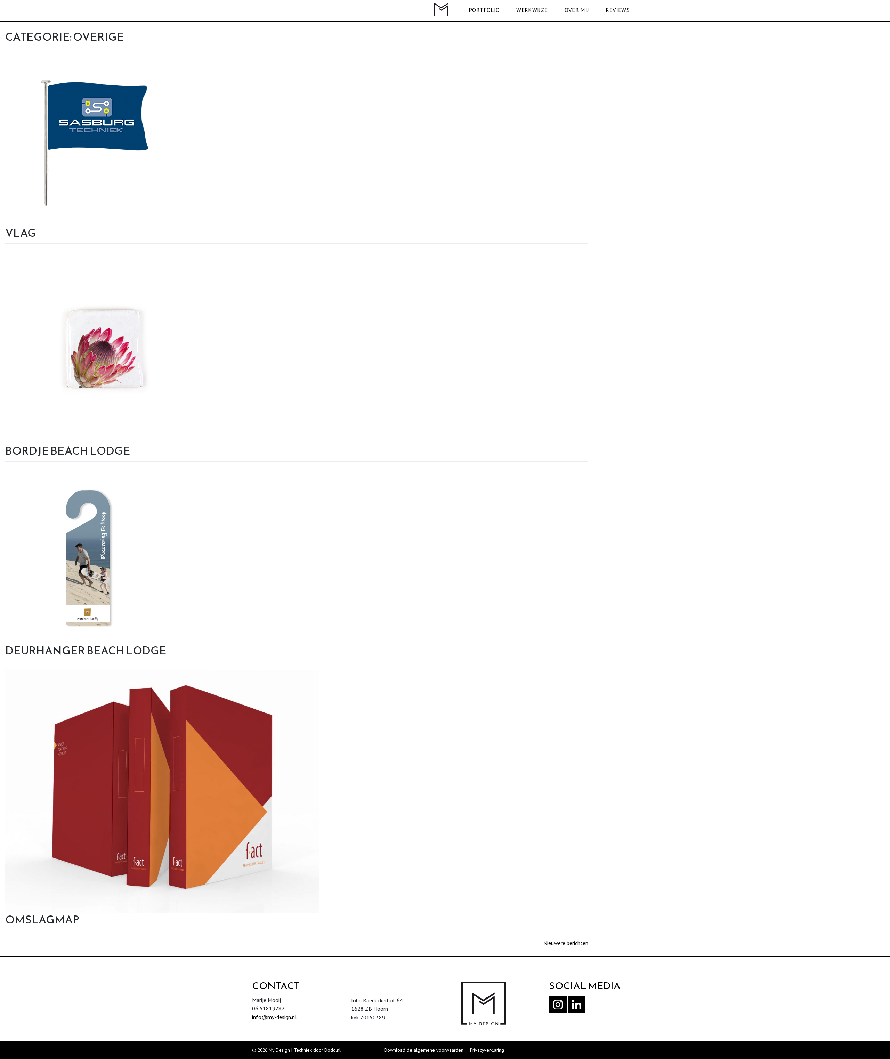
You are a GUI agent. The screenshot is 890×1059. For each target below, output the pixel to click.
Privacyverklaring (487, 1050)
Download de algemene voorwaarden (423, 1050)
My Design (279, 1050)
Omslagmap (42, 919)
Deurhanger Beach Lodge (86, 650)
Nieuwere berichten (565, 942)
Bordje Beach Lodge (67, 450)
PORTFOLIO (484, 10)
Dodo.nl (332, 1050)
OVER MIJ (577, 10)
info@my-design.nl (274, 1016)
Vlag (20, 233)
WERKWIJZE (532, 10)
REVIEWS (618, 10)
